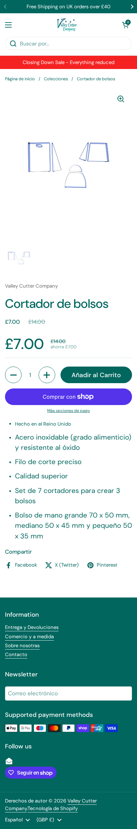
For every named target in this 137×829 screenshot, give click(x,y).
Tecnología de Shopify (53, 808)
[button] (125, 25)
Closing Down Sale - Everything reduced (68, 62)
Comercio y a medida (29, 636)
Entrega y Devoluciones (32, 627)
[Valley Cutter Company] (67, 25)
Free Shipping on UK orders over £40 (68, 6)
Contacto (16, 654)
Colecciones (56, 79)
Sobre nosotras (22, 645)
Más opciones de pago (68, 410)
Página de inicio (20, 79)
